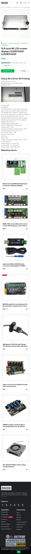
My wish (18, 517)
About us (3, 521)
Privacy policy (5, 526)
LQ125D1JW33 (5, 45)
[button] (17, 2)
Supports (18, 529)
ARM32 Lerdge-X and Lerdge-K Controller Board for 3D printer (14, 425)
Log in (18, 512)
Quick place (6, 517)
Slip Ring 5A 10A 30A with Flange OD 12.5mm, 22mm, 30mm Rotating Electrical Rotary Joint (15, 346)
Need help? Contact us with (19, 62)
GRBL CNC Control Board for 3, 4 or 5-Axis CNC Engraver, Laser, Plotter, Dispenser (15, 225)
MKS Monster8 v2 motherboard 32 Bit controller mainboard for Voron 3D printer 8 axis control (15, 306)
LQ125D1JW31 (24, 43)
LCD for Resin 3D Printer (14, 43)
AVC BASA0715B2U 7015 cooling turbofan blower (14, 466)
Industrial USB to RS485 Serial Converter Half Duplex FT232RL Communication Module (14, 266)
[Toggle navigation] (28, 2)
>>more (4, 496)
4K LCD (5, 43)
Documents (19, 527)
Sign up (18, 515)
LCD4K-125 (7, 65)
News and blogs (5, 524)
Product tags (4, 514)
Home (2, 7)
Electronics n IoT (17, 7)
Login (24, 2)
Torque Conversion (21, 522)
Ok (18, 551)
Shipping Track (20, 524)
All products (8, 7)
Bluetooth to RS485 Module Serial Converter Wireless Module (15, 184)
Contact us (4, 519)
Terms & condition (6, 529)
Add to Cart (8, 71)
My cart (18, 519)
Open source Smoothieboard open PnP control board (15, 385)
